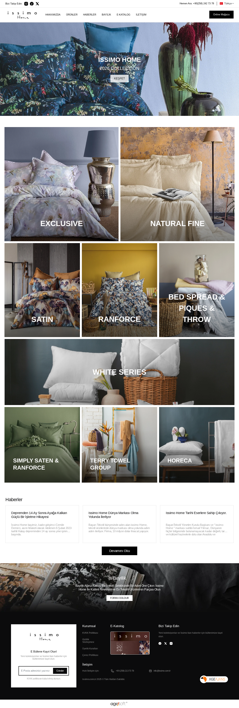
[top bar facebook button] (32, 4)
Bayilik (106, 14)
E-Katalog (123, 14)
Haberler (89, 14)
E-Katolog (117, 626)
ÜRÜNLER (71, 14)
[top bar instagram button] (26, 4)
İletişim (141, 14)
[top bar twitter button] (37, 4)
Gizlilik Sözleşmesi (88, 640)
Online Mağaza (221, 14)
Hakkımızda (52, 14)
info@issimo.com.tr (162, 671)
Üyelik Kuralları (90, 648)
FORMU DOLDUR (119, 598)
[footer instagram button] (171, 643)
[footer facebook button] (160, 643)
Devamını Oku (119, 551)
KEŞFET (119, 78)
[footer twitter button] (165, 643)
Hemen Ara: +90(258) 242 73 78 (197, 3)
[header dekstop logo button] (21, 14)
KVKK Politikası (90, 633)
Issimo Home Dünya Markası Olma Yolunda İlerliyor (113, 515)
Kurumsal (89, 626)
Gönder (60, 670)
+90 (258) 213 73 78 (125, 671)
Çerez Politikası (90, 655)
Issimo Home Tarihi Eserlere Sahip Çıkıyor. (196, 513)
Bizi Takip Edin (169, 626)
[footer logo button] (44, 636)
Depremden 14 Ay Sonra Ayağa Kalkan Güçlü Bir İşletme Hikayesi (39, 515)
